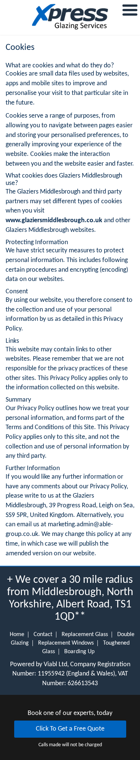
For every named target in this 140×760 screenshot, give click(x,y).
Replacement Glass (85, 635)
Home (17, 635)
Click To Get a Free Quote (70, 728)
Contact (43, 635)
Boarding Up (79, 652)
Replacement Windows (66, 643)
